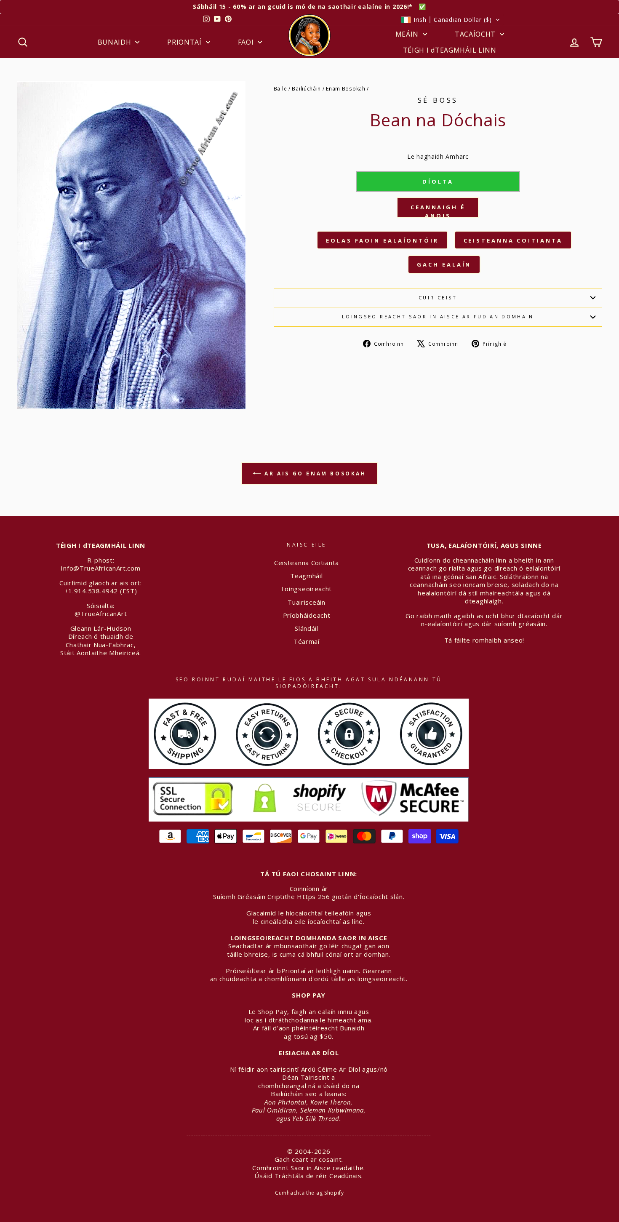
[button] (451, 20)
